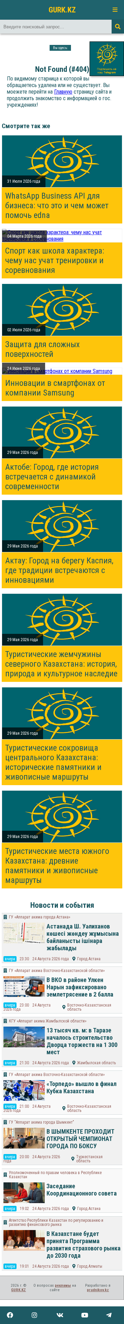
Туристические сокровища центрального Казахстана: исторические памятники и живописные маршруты (53, 762)
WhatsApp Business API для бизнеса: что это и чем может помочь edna (56, 205)
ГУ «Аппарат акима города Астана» (39, 917)
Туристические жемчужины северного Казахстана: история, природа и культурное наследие (61, 663)
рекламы (63, 1285)
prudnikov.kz (98, 1290)
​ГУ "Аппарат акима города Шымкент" (41, 1122)
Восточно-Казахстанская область (89, 1007)
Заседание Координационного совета (81, 1189)
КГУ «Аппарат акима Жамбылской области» (47, 1021)
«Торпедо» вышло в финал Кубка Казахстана (81, 1087)
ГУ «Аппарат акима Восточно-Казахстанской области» (57, 971)
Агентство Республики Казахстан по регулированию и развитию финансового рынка (56, 1222)
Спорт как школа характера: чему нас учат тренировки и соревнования (54, 260)
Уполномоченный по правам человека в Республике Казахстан (55, 1175)
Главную (63, 91)
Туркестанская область (89, 1159)
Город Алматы (89, 1266)
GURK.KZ (62, 9)
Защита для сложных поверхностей (42, 349)
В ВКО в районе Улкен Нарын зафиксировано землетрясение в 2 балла (79, 987)
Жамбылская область (96, 1063)
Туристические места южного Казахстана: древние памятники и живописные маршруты (57, 865)
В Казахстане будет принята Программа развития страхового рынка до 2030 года (83, 1244)
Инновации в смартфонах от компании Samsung (55, 388)
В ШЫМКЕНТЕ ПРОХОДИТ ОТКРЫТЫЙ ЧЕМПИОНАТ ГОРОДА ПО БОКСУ (80, 1139)
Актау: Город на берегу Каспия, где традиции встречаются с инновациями (59, 570)
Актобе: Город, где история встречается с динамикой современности (52, 476)
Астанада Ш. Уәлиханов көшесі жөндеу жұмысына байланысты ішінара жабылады (82, 937)
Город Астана (89, 959)
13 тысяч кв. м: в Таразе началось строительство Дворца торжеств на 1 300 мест (81, 1041)
